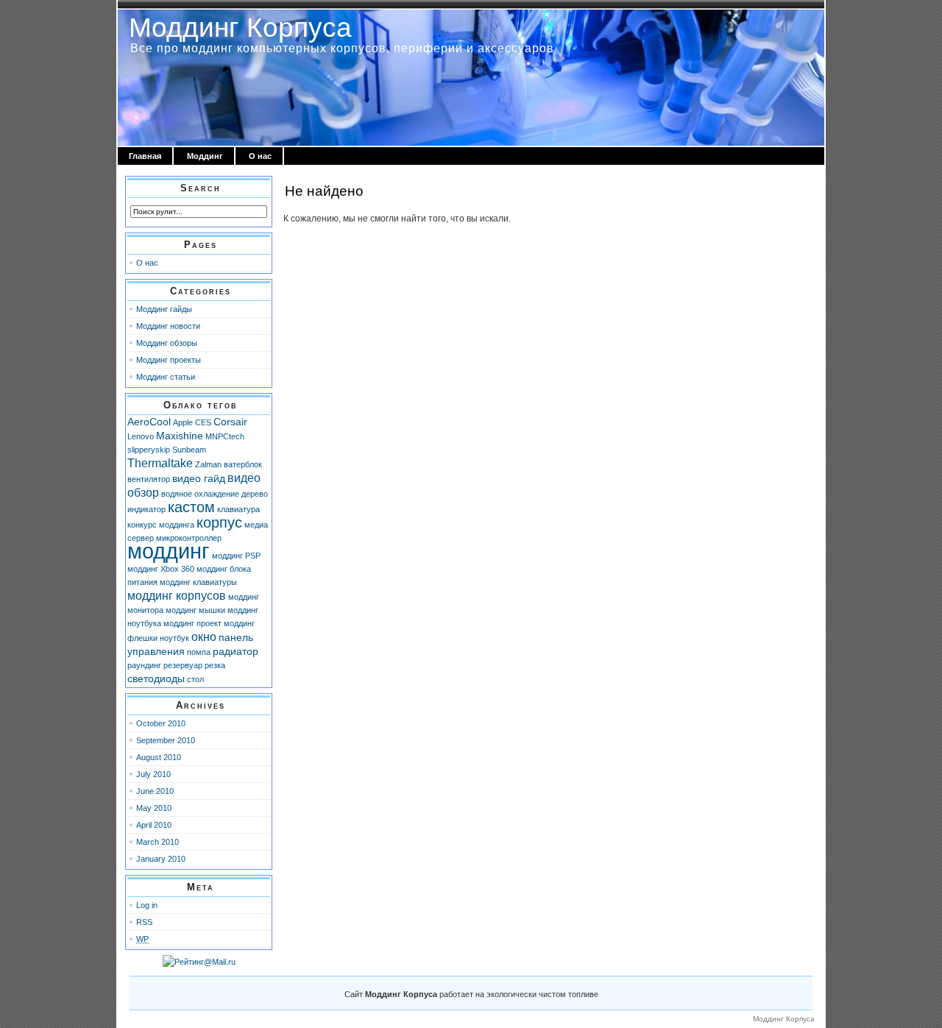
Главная (145, 156)
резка (215, 665)
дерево (254, 493)
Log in (146, 905)
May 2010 (153, 808)
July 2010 (153, 774)
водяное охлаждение (200, 493)
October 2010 (160, 723)
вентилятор (148, 479)
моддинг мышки (195, 610)
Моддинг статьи (165, 376)
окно (203, 636)
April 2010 (153, 824)
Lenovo (140, 436)
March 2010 (157, 841)
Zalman (208, 464)
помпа (198, 652)
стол (195, 679)
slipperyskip (148, 449)
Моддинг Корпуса (240, 27)
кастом (191, 507)
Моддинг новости (168, 326)
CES (203, 422)
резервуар (182, 665)
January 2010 (160, 858)
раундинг (144, 665)
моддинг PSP (236, 555)
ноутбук (174, 638)
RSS (144, 922)
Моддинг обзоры (166, 342)
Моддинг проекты (168, 359)
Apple (183, 422)
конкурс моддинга (160, 524)
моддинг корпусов (176, 595)
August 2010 (158, 757)
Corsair (230, 422)
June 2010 (155, 791)
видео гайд (198, 478)
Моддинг (205, 156)
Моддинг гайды (164, 309)
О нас (260, 156)
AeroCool (149, 422)
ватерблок (243, 464)
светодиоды (156, 678)
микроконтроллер (189, 538)
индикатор (146, 509)
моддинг (168, 551)
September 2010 (165, 740)
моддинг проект (192, 623)
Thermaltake (160, 462)
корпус (219, 522)
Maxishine (179, 436)
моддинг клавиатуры (198, 582)
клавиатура (238, 509)
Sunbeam (189, 449)
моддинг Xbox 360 (160, 568)
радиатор (235, 651)
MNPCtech (224, 436)
